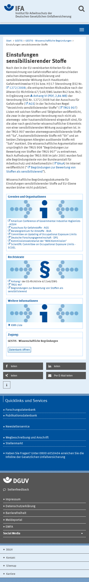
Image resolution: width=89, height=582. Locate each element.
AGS (31, 104)
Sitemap (11, 566)
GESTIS (19, 41)
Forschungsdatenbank (21, 410)
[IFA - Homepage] (37, 11)
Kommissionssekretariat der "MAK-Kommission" (39, 241)
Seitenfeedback (18, 489)
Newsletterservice (18, 426)
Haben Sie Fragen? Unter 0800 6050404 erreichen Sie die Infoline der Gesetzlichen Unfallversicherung (45, 455)
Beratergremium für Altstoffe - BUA (31, 231)
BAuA (60, 163)
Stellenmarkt (14, 443)
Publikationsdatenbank (21, 415)
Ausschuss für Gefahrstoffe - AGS (30, 227)
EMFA (9, 526)
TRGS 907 (69, 108)
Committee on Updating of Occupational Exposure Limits (44, 234)
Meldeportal (14, 520)
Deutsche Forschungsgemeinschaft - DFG (34, 237)
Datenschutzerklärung (20, 506)
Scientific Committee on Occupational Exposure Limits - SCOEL (42, 246)
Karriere (10, 574)
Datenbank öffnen (19, 349)
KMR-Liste (16, 325)
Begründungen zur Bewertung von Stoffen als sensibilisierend (35, 290)
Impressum (13, 499)
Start (8, 41)
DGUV (9, 549)
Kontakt (10, 557)
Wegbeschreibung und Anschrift (27, 437)
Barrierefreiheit (16, 513)
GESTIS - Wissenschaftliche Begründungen (48, 41)
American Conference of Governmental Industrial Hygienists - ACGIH (44, 223)
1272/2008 (17, 88)
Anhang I (16, 281)
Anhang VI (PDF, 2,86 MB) (50, 96)
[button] (23, 366)
